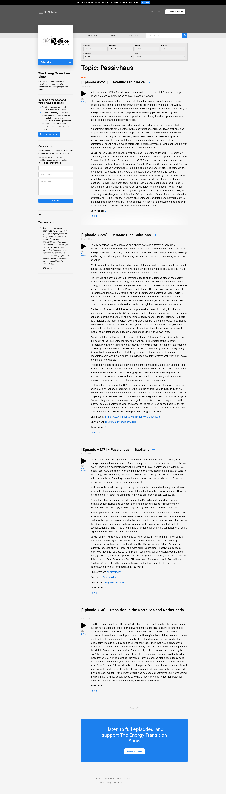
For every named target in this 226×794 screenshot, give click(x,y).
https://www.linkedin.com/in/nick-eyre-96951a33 (132, 417)
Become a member (49, 134)
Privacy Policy (105, 783)
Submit (55, 201)
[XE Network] (48, 8)
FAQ (113, 35)
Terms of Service (120, 783)
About (151, 12)
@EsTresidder (114, 572)
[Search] (184, 35)
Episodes (92, 35)
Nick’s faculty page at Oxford (121, 422)
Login (159, 12)
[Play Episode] (83, 95)
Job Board (134, 35)
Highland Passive (114, 582)
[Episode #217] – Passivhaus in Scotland (115, 450)
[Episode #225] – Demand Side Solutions (116, 235)
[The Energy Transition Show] (55, 42)
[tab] (56, 62)
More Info (145, 2)
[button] (56, 62)
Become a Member (175, 12)
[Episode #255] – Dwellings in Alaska (113, 82)
